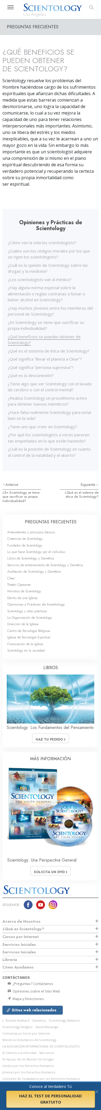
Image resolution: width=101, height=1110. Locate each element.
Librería (9, 959)
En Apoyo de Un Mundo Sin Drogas (28, 1059)
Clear (11, 578)
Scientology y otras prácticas (27, 611)
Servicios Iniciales (19, 944)
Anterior (12, 484)
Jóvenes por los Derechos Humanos (28, 1072)
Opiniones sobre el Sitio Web (36, 991)
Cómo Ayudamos (18, 967)
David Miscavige (47, 1027)
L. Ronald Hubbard (15, 1020)
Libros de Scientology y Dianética (30, 558)
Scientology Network (64, 1020)
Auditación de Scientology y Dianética (34, 571)
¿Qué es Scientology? (23, 929)
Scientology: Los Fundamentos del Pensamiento (50, 727)
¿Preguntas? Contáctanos (32, 983)
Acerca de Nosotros (21, 921)
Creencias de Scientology (25, 538)
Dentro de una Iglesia (22, 597)
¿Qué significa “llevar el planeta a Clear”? (45, 359)
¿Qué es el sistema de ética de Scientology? (48, 351)
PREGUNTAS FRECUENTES (50, 522)
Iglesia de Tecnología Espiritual (28, 637)
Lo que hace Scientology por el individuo (36, 551)
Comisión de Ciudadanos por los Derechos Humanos (41, 1079)
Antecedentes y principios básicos (31, 532)
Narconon (46, 1053)
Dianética (39, 1020)
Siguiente (88, 484)
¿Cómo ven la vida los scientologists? (42, 242)
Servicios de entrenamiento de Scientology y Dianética (45, 565)
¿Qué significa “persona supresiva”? (41, 367)
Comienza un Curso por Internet (26, 1033)
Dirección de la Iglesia (23, 624)
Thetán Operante (18, 584)
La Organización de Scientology (29, 617)
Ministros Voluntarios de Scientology (29, 1040)
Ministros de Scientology (24, 591)
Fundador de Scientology (24, 545)
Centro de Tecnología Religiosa (28, 630)
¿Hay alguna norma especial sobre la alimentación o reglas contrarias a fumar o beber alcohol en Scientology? (46, 293)
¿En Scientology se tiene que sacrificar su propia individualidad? (21, 496)
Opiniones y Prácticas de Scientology (36, 604)
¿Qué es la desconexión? (31, 375)
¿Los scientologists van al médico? (39, 279)
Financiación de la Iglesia (25, 643)
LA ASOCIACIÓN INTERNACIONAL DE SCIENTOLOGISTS (41, 1046)
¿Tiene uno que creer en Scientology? (42, 426)
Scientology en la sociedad (26, 650)
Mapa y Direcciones (28, 998)
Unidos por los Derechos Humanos (28, 1066)
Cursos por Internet (20, 936)
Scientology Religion (17, 1027)
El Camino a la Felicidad (19, 1053)
